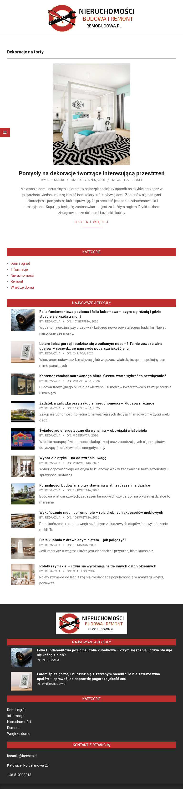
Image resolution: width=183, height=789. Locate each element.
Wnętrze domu (129, 180)
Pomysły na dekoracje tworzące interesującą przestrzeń (91, 173)
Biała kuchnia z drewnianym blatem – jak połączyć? (82, 540)
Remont (17, 281)
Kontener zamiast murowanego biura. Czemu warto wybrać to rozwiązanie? (102, 376)
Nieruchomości (23, 275)
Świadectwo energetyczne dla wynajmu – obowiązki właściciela (93, 430)
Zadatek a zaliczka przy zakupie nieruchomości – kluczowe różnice (96, 403)
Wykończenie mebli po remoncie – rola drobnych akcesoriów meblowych (101, 512)
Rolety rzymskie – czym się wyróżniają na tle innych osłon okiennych (97, 566)
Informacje (19, 269)
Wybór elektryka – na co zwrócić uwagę (72, 458)
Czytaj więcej (92, 222)
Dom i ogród (20, 263)
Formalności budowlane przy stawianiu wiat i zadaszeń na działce (94, 485)
